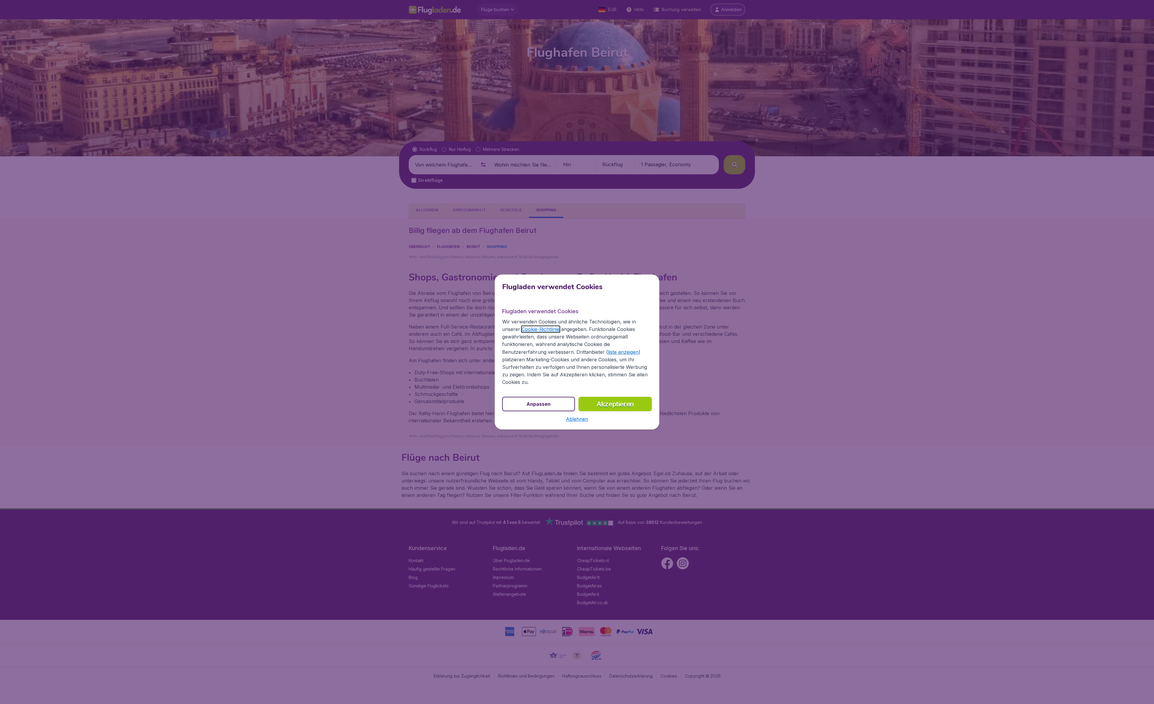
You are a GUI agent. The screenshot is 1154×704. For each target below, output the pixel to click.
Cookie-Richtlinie (541, 329)
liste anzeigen (623, 352)
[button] (577, 419)
